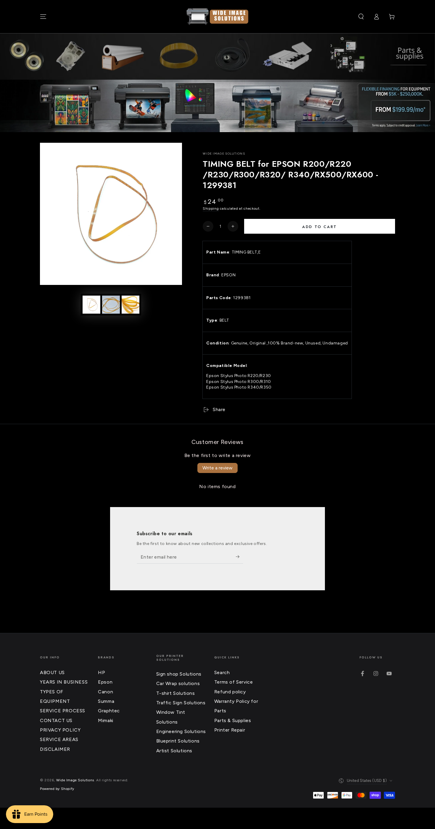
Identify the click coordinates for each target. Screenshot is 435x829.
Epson (105, 682)
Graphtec (109, 710)
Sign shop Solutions (179, 674)
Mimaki (105, 720)
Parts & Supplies (232, 720)
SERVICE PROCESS (62, 710)
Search (222, 672)
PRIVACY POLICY (60, 730)
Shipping (211, 208)
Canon (105, 692)
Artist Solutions (174, 750)
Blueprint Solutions (178, 741)
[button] (361, 16)
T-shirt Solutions (175, 693)
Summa (106, 701)
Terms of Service (233, 682)
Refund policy (230, 692)
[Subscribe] (239, 556)
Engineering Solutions (181, 731)
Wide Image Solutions (224, 153)
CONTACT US (56, 720)
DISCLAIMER (55, 749)
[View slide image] (217, 106)
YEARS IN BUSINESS (64, 682)
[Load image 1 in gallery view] (91, 305)
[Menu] (43, 16)
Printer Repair (229, 730)
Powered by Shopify (57, 789)
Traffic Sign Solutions (181, 702)
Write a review (217, 468)
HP (101, 672)
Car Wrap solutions (178, 683)
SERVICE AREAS (59, 739)
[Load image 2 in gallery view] (111, 305)
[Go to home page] (217, 17)
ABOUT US (52, 672)
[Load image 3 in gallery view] (130, 305)
